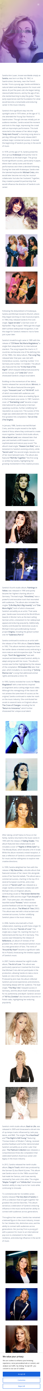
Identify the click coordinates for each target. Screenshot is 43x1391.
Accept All (21, 1374)
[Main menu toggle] (38, 4)
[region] (21, 1372)
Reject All (21, 1386)
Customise (21, 1380)
